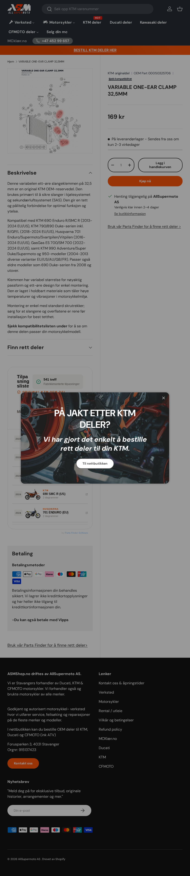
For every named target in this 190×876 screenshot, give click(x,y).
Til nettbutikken (95, 463)
